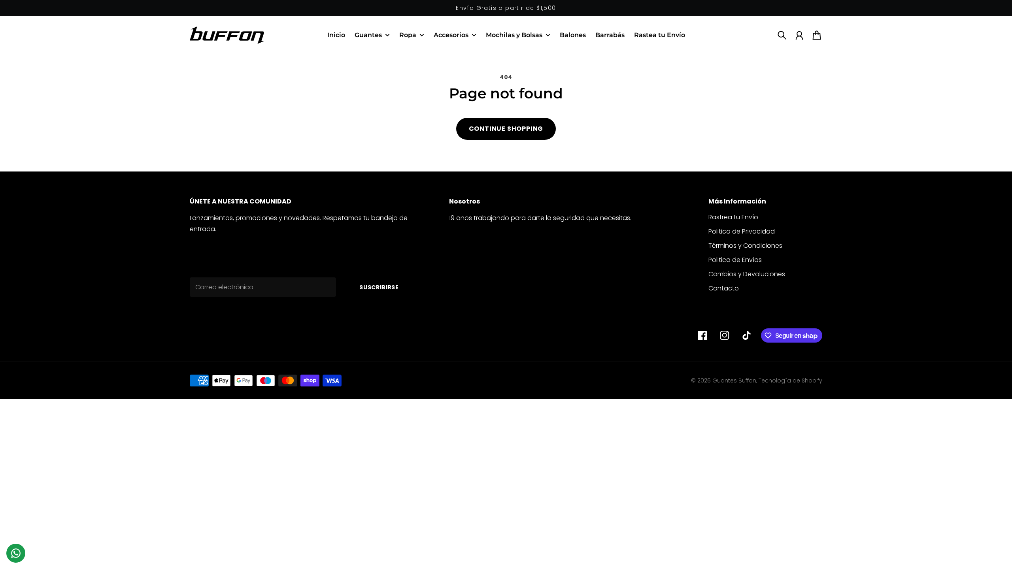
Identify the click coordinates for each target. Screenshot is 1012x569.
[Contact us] (15, 553)
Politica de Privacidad (741, 231)
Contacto (723, 288)
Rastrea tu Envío (733, 217)
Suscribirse (379, 287)
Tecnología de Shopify (790, 380)
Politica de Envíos (735, 259)
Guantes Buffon (734, 380)
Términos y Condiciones (745, 245)
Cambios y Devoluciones (746, 274)
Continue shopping (506, 128)
